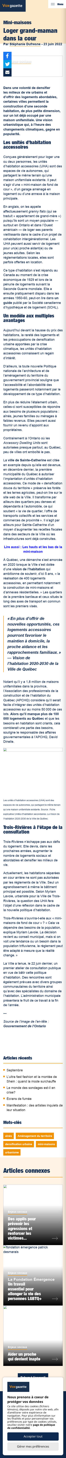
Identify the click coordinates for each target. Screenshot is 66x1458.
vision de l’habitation (29, 569)
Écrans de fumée (19, 1099)
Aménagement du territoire (35, 1135)
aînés (8, 1135)
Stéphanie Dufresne (25, 44)
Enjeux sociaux (19, 61)
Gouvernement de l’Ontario (24, 1026)
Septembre (15, 1070)
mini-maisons (46, 1144)
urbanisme (12, 1152)
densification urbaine (18, 1144)
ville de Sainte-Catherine (27, 460)
